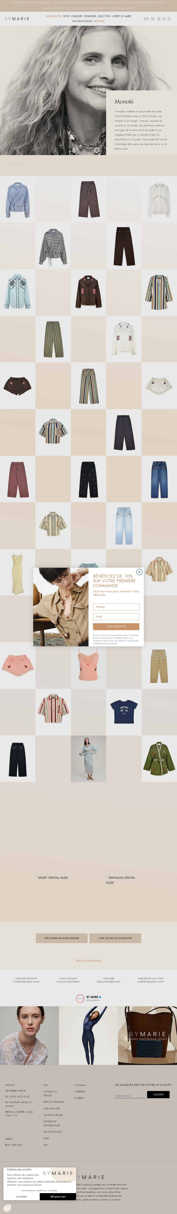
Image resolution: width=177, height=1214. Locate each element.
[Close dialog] (139, 572)
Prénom (98, 600)
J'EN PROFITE (116, 627)
